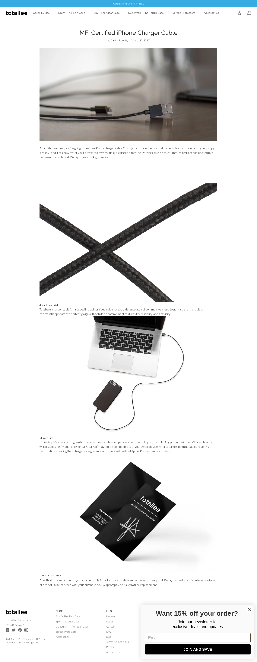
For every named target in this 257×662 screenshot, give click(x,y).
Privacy (110, 646)
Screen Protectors (187, 12)
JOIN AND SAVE (197, 649)
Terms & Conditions (117, 641)
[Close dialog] (249, 609)
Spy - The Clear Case (109, 12)
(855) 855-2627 (15, 625)
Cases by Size (44, 12)
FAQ (108, 631)
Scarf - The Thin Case (74, 12)
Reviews (111, 616)
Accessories (214, 12)
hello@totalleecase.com (19, 620)
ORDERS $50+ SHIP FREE (128, 3)
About (109, 621)
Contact (110, 626)
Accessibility (113, 652)
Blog (108, 636)
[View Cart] (249, 13)
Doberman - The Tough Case (148, 12)
